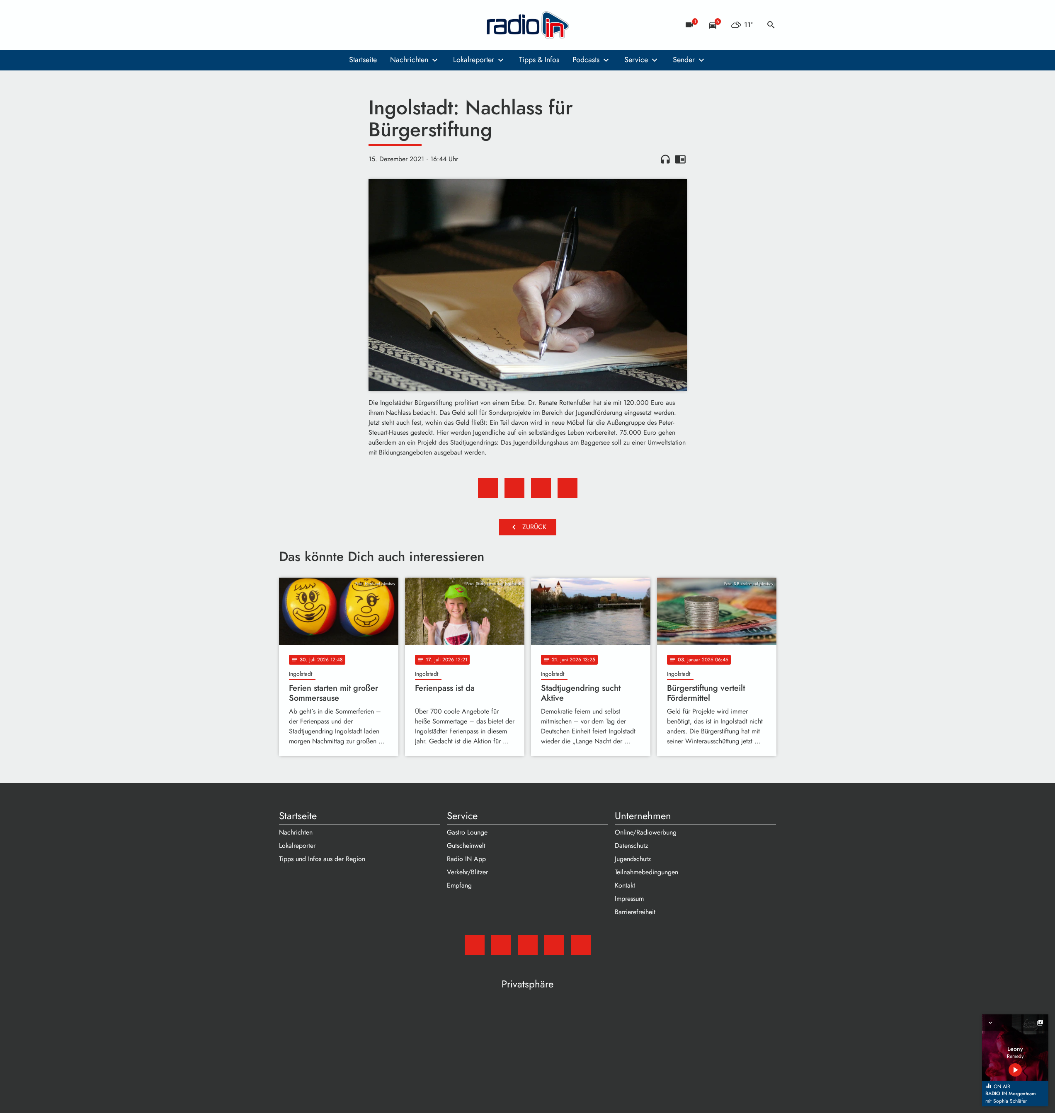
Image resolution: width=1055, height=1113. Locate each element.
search (771, 25)
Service (636, 59)
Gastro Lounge (467, 832)
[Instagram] (320, 25)
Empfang (459, 885)
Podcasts (585, 59)
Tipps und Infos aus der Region (322, 859)
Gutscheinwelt (466, 845)
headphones (665, 159)
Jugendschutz (633, 859)
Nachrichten (409, 59)
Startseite (363, 59)
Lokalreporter (473, 59)
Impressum (629, 898)
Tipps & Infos (539, 59)
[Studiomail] (287, 25)
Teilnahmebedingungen (646, 872)
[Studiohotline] (353, 25)
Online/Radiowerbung (646, 832)
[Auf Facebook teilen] (488, 488)
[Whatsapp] (337, 25)
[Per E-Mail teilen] (567, 488)
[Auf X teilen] (514, 488)
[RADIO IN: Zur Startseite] (527, 24)
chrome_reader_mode (680, 159)
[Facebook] (304, 25)
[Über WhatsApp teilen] (541, 488)
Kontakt (625, 885)
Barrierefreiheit (635, 912)
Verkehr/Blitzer (467, 872)
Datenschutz (631, 845)
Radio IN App (466, 859)
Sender (684, 59)
